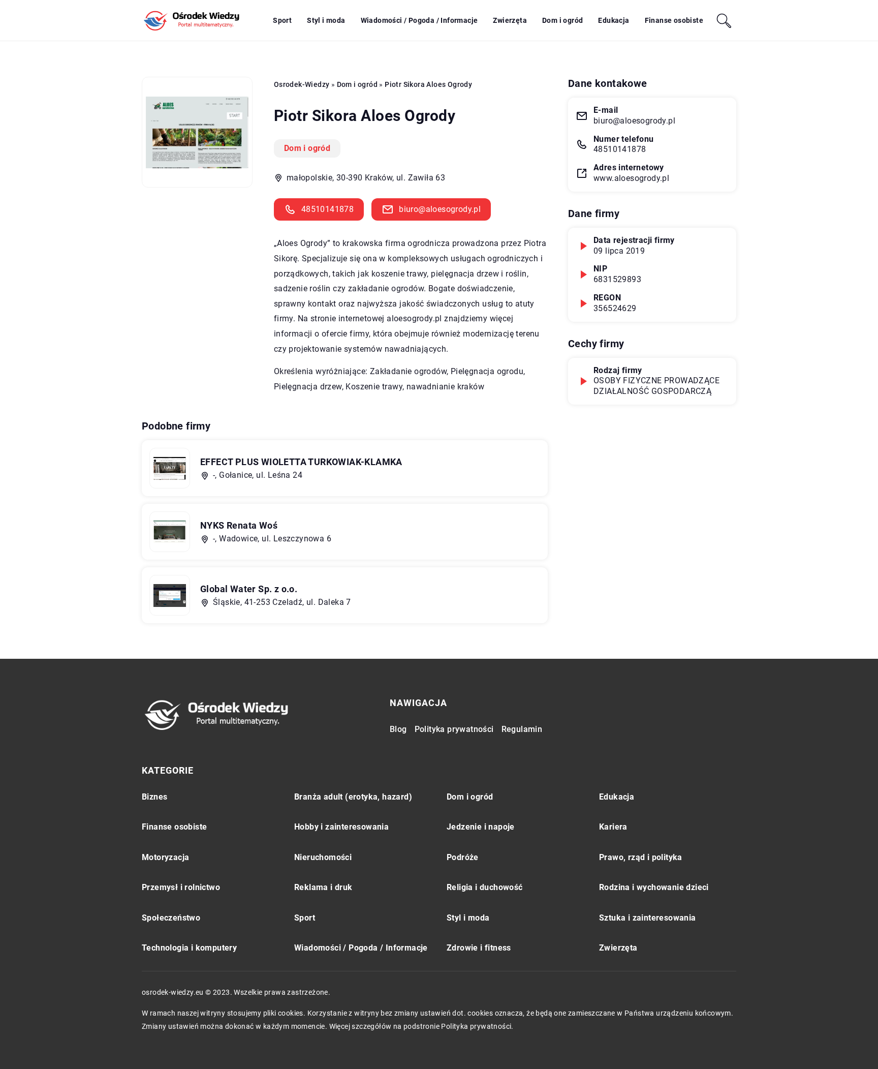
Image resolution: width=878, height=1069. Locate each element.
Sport (282, 20)
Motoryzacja (165, 857)
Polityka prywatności (454, 729)
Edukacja (613, 20)
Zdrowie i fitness (479, 948)
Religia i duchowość (485, 887)
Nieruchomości (323, 857)
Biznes (154, 797)
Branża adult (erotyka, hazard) (353, 797)
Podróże (463, 857)
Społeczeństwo (171, 918)
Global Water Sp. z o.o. (248, 589)
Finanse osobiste (674, 20)
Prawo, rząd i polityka (640, 857)
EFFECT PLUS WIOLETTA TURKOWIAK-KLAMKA (301, 461)
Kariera (613, 827)
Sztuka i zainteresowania (647, 918)
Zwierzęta (510, 20)
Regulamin (522, 729)
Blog (398, 729)
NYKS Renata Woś (238, 525)
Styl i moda (326, 20)
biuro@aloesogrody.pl (440, 209)
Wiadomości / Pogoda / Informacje (419, 20)
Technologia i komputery (189, 948)
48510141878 (327, 209)
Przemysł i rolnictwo (181, 887)
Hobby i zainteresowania (341, 827)
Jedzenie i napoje (481, 827)
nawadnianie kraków (445, 386)
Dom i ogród (562, 20)
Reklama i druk (323, 887)
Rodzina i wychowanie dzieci (654, 887)
